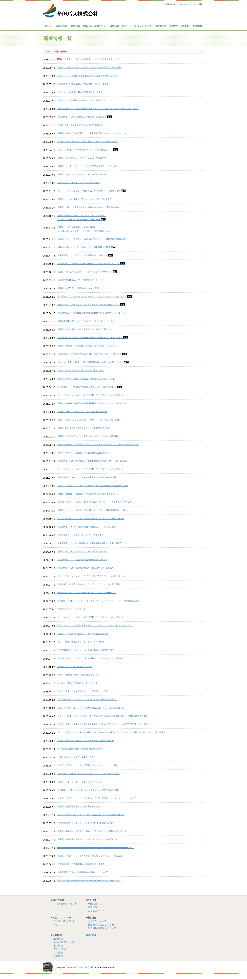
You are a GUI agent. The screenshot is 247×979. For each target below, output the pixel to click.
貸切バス (58, 924)
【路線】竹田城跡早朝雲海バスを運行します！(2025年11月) (87, 271)
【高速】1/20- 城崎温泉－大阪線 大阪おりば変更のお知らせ (89, 207)
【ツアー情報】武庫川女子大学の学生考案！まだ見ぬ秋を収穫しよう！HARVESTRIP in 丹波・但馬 (102, 723)
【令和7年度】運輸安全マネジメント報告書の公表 (80, 124)
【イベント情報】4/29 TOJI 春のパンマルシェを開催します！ (87, 149)
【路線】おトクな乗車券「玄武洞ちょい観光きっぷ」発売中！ (85, 198)
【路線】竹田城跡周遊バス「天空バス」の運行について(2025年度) (87, 436)
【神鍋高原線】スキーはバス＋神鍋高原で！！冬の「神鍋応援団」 (87, 477)
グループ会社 (60, 949)
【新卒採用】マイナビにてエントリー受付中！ (78, 182)
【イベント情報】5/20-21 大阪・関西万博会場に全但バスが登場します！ (93, 362)
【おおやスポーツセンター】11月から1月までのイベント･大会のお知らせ (90, 518)
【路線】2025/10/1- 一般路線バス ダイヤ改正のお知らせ (83, 288)
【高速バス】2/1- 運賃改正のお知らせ (74, 666)
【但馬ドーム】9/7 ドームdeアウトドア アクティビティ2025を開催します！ (94, 296)
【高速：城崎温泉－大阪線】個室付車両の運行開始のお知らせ (85, 740)
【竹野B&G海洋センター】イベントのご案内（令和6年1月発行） (86, 649)
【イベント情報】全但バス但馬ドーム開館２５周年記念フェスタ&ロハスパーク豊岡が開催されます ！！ (104, 715)
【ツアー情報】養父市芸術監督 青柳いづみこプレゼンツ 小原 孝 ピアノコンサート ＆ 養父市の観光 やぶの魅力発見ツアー (113, 732)
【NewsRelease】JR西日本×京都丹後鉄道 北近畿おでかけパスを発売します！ (93, 403)
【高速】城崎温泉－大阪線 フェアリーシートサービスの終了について (88, 839)
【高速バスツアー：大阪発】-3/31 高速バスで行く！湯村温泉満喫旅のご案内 (92, 238)
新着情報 (58, 956)
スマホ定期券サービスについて (71, 608)
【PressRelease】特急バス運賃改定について (77, 674)
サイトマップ (185, 4)
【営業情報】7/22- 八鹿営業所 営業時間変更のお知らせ (82, 559)
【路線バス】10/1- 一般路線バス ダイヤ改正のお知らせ (82, 551)
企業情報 (58, 938)
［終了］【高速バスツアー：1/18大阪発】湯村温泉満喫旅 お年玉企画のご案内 (92, 485)
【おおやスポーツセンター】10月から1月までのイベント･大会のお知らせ (90, 707)
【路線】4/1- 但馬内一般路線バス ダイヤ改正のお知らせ (82, 633)
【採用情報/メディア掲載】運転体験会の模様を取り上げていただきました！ (91, 312)
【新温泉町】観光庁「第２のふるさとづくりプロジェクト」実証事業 (88, 584)
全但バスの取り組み (64, 942)
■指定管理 (91, 935)
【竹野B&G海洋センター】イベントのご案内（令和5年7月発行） (86, 822)
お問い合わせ (171, 4)
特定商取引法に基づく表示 (102, 924)
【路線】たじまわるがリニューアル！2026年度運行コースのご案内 (87, 166)
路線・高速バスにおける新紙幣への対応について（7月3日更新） (86, 592)
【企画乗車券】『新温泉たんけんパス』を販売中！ (80, 534)
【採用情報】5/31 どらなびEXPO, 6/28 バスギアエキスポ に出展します (92, 353)
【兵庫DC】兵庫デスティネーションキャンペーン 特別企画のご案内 (88, 789)
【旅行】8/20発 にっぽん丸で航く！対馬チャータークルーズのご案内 (88, 419)
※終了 (95, 847)
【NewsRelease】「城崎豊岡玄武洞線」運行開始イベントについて (88, 345)
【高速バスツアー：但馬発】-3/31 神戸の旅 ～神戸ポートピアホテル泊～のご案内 (94, 501)
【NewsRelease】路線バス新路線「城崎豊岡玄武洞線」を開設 (86, 378)
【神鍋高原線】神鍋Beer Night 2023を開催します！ (81, 863)
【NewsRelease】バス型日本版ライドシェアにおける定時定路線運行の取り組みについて (98, 108)
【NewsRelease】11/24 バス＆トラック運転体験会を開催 (86, 246)
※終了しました (92, 460)
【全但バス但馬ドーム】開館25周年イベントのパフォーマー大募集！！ (89, 765)
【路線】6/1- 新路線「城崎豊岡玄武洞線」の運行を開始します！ (86, 329)
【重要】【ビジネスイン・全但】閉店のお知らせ (79, 781)
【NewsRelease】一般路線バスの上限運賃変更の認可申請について (88, 493)
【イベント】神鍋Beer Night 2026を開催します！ (79, 91)
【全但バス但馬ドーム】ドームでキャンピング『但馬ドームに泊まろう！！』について (96, 798)
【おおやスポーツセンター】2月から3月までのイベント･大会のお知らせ (90, 469)
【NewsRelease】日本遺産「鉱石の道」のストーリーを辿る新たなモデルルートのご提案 (98, 444)
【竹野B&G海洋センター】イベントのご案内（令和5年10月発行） (87, 699)
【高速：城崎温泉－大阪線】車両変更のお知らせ (79, 806)
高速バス (92, 907)
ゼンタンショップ (141, 25)
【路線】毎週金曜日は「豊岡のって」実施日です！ (82, 157)
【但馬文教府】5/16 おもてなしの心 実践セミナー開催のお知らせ (89, 386)
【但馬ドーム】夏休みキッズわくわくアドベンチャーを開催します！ (91, 304)
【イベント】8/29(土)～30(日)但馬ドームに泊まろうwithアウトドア (87, 75)
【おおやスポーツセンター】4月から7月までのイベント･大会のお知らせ (90, 617)
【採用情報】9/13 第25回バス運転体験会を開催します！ (83, 83)
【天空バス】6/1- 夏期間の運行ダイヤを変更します (80, 370)
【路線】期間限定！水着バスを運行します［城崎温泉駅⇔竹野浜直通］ (89, 67)
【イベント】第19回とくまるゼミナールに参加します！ (82, 100)
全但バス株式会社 (85, 967)
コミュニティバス (97, 910)
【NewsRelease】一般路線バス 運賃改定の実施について (83, 452)
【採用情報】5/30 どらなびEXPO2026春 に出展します (84, 116)
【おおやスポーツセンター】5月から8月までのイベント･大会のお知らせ (90, 394)
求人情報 (198, 4)
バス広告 (58, 952)
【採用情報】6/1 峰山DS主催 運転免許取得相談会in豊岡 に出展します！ (92, 337)
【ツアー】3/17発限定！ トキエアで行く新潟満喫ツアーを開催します (91, 190)
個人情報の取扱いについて (102, 928)
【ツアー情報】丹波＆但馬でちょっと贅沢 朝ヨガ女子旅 (82, 691)
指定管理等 (161, 25)
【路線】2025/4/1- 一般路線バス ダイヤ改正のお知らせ (82, 411)
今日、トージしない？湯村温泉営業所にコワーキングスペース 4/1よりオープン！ (95, 625)
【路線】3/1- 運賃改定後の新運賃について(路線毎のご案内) (84, 427)
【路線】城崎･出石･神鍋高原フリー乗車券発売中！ (92, 133)
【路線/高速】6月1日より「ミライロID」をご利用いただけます (86, 320)
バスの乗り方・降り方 (65, 903)
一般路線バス (95, 903)
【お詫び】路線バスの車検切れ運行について (77, 682)
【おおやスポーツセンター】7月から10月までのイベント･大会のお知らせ (90, 575)
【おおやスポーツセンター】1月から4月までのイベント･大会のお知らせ (90, 658)
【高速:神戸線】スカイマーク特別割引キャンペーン (80, 279)
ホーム (48, 25)
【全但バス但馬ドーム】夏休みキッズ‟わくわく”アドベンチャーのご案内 (90, 855)
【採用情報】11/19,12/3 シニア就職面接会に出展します (85, 255)
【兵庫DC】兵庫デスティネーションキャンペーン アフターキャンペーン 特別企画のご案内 (98, 600)
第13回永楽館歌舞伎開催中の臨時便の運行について (80, 748)
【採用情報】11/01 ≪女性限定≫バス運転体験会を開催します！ (89, 59)
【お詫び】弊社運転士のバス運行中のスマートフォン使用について (87, 141)
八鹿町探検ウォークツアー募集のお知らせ (76, 756)
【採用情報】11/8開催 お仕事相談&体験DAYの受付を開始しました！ (91, 263)
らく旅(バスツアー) (63, 921)
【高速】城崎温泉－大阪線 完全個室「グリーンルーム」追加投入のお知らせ (91, 830)
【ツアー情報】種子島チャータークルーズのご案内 (80, 641)
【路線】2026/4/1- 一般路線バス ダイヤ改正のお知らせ (82, 174)
